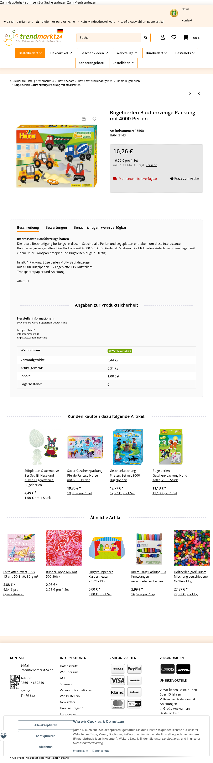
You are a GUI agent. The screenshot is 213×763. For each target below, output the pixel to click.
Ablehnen (46, 746)
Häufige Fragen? (71, 708)
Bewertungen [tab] (56, 227)
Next (202, 573)
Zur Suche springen (52, 2)
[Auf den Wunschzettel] (94, 119)
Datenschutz (101, 750)
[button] (162, 37)
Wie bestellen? (70, 696)
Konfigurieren (46, 736)
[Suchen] (146, 37)
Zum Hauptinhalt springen (19, 2)
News (185, 9)
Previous (10, 573)
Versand (151, 165)
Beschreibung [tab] (28, 227)
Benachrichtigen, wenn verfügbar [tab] (100, 227)
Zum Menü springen (81, 2)
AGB (63, 678)
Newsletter (67, 702)
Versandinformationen (76, 690)
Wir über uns (69, 672)
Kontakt (187, 20)
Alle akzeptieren (45, 725)
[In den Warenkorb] (13, 107)
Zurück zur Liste (22, 81)
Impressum (80, 750)
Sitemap (66, 684)
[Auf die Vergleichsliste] (83, 119)
